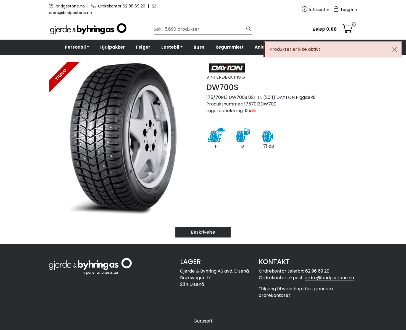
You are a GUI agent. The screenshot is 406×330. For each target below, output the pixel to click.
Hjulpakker (112, 47)
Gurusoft (203, 321)
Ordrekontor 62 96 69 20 (121, 6)
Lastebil (170, 47)
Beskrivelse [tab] (203, 232)
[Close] (394, 49)
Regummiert (229, 47)
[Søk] (248, 29)
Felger (143, 47)
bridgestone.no (70, 6)
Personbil (75, 47)
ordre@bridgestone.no (329, 277)
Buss (199, 47)
